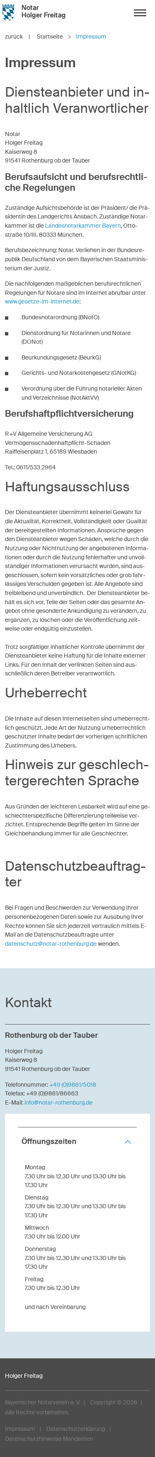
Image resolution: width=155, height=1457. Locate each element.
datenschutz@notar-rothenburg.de (51, 943)
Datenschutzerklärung (75, 1429)
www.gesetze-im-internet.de (42, 301)
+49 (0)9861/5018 (72, 1084)
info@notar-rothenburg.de (58, 1102)
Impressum (20, 1429)
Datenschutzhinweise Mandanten (49, 1438)
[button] (77, 1141)
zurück (17, 36)
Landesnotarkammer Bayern (83, 225)
